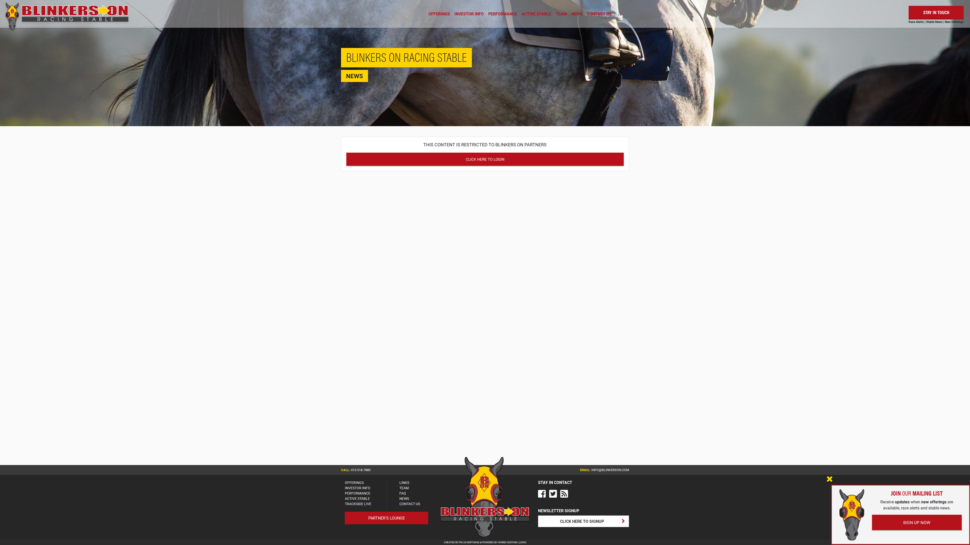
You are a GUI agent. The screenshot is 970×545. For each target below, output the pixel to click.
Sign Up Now (916, 522)
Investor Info (469, 13)
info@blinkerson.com (610, 470)
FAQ (402, 493)
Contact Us (599, 13)
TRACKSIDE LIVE (358, 503)
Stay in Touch (936, 12)
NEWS (404, 498)
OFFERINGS (354, 482)
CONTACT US (409, 503)
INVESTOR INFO (357, 487)
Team (561, 13)
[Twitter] (553, 494)
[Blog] (564, 494)
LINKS (404, 482)
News (577, 13)
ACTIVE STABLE (357, 498)
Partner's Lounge (386, 518)
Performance (502, 13)
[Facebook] (542, 494)
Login (522, 542)
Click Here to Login (485, 159)
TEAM (404, 487)
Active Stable (536, 13)
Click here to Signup (582, 521)
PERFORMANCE (357, 493)
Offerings (439, 13)
